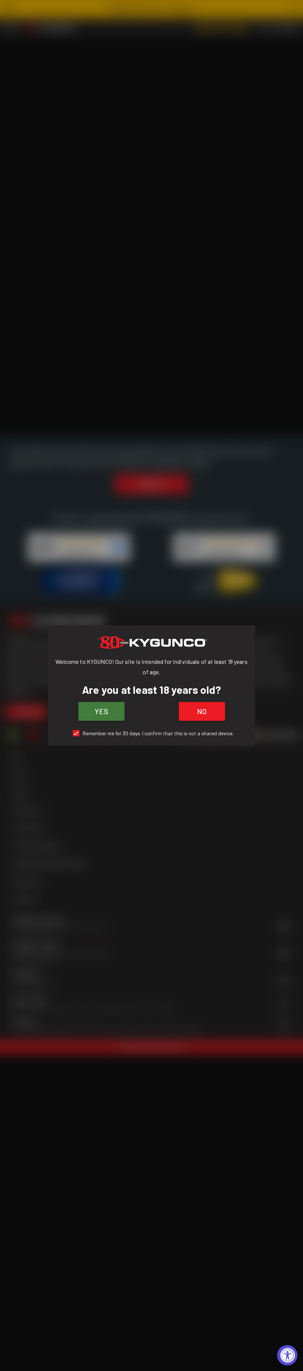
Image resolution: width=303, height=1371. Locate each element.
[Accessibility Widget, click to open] (287, 1355)
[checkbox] (152, 733)
